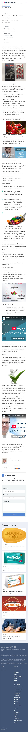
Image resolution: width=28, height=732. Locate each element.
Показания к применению (9, 31)
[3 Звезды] (3, 467)
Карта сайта (3, 670)
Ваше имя (5, 488)
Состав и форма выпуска (9, 29)
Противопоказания (8, 35)
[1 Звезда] (2, 467)
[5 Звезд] (5, 467)
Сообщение (6, 501)
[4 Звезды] (4, 467)
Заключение (6, 42)
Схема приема (7, 33)
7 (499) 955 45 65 (6, 6)
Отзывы (5, 40)
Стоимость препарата (8, 37)
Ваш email (5, 495)
